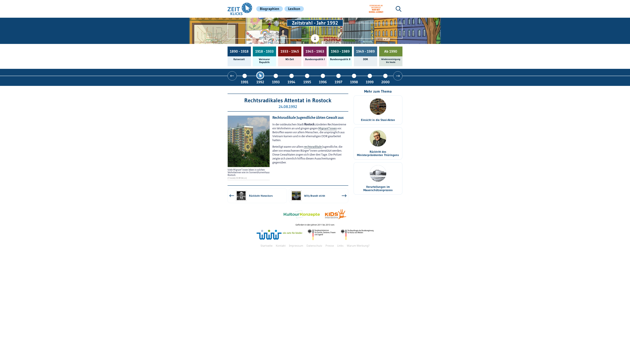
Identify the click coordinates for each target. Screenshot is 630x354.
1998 (354, 82)
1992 (260, 82)
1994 (291, 82)
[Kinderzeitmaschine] (271, 21)
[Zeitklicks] (240, 9)
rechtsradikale (313, 146)
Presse (330, 245)
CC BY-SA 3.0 (241, 178)
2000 (385, 82)
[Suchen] (398, 9)
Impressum (296, 245)
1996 (323, 82)
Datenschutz (314, 245)
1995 (307, 82)
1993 (276, 82)
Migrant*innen (327, 128)
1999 (370, 82)
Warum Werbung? (358, 245)
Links (340, 245)
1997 (338, 82)
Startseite (267, 245)
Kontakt (281, 245)
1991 (244, 82)
